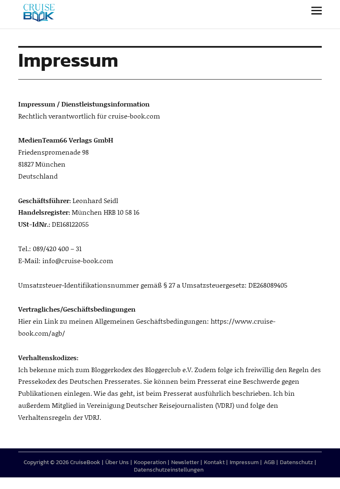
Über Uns (117, 462)
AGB (269, 462)
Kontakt (214, 462)
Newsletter (185, 462)
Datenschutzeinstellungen (169, 469)
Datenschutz (296, 462)
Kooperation (150, 462)
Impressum (244, 462)
